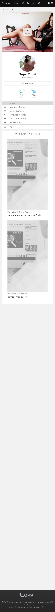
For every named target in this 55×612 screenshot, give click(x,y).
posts (9, 103)
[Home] (7, 3)
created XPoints (14, 111)
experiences (12, 122)
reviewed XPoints (15, 115)
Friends (10, 127)
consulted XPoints (15, 118)
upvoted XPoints (14, 107)
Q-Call (5, 9)
